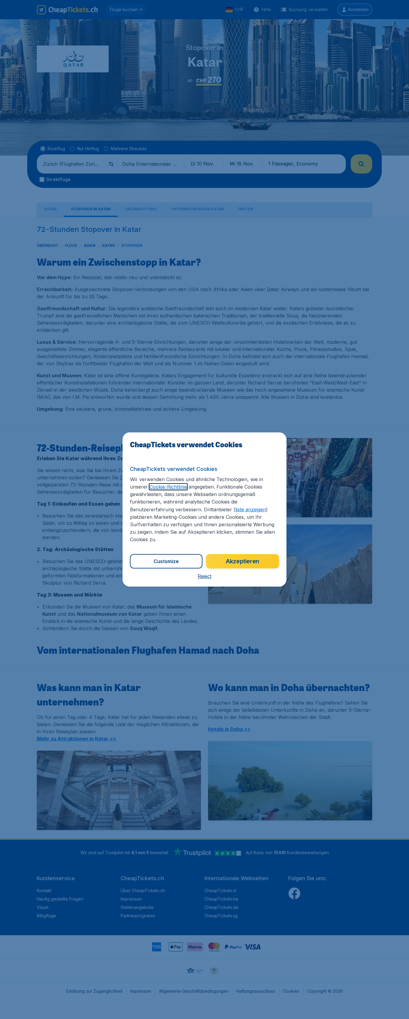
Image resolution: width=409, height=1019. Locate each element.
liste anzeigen (250, 509)
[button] (204, 576)
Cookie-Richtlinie (168, 487)
